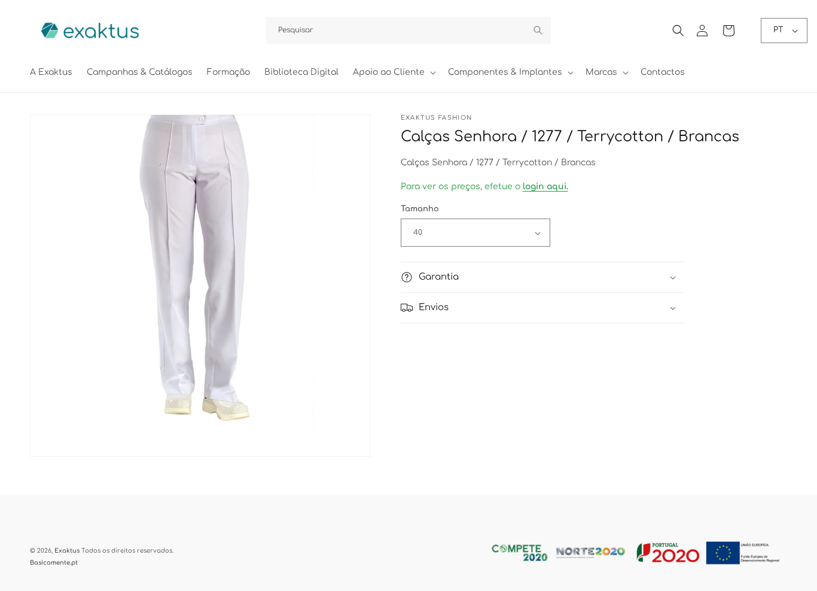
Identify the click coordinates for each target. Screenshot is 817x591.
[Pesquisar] (538, 30)
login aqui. (545, 186)
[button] (393, 72)
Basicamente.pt (54, 562)
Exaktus (67, 550)
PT (778, 30)
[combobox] (408, 30)
